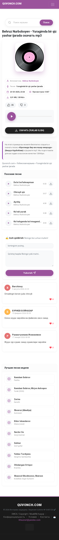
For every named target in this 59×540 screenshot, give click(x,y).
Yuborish (28, 273)
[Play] (11, 116)
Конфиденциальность (14, 517)
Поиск (46, 22)
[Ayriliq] (51, 203)
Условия (32, 517)
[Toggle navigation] (53, 4)
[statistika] (29, 527)
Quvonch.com (8, 163)
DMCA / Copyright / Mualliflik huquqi (28, 514)
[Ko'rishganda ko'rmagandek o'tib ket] (51, 223)
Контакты (45, 517)
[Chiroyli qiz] (51, 193)
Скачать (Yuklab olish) (31, 130)
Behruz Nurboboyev (30, 81)
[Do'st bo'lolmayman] (51, 184)
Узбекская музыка (25, 163)
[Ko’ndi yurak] (51, 213)
